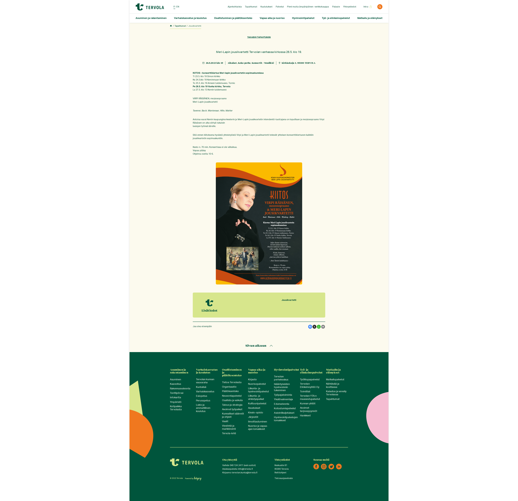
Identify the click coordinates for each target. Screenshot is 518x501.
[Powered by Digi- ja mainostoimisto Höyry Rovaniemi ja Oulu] (193, 478)
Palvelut (280, 7)
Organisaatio (229, 387)
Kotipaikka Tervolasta (176, 408)
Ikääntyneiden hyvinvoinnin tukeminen (282, 387)
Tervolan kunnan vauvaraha (205, 381)
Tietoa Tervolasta (231, 382)
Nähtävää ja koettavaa (332, 385)
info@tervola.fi (245, 469)
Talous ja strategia (232, 405)
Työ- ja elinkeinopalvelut (336, 18)
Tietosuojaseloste (284, 478)
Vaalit (225, 421)
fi (174, 7)
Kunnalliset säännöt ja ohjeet (233, 415)
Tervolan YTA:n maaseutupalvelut (310, 397)
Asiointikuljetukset (284, 413)
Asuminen (175, 379)
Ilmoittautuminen (257, 422)
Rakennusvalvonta (180, 388)
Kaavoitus (175, 384)
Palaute (336, 7)
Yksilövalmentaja (283, 399)
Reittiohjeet (280, 473)
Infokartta (175, 397)
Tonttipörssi (176, 393)
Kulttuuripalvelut (257, 403)
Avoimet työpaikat (232, 409)
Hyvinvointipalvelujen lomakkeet (286, 419)
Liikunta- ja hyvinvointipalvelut (258, 390)
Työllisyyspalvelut (310, 379)
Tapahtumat (251, 7)
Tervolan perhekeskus (281, 378)
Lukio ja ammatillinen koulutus (203, 408)
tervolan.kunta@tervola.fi (245, 473)
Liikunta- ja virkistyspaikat (256, 397)
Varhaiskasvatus (205, 391)
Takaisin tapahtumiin (259, 37)
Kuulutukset (266, 7)
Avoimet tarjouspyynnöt (308, 409)
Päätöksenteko (230, 391)
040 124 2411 (236, 465)
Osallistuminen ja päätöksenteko (233, 18)
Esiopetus (201, 396)
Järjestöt (253, 417)
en (177, 7)
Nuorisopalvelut (257, 384)
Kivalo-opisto (255, 412)
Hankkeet (305, 415)
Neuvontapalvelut (232, 396)
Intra (366, 7)
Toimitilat (305, 391)
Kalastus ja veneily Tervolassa (336, 393)
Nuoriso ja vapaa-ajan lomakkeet (258, 427)
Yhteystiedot (349, 7)
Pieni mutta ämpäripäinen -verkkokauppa (308, 7)
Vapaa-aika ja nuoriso (272, 18)
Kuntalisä (201, 387)
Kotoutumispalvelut (285, 408)
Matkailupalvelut (335, 379)
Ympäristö (176, 402)
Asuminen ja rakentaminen (151, 18)
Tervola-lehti (229, 433)
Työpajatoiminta (283, 395)
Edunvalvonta (281, 404)
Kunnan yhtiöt (307, 403)
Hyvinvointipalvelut (303, 18)
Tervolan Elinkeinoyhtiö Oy (309, 385)
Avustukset (254, 408)
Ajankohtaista (235, 7)
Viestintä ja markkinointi (229, 427)
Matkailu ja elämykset (369, 18)
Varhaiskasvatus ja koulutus (190, 18)
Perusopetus (203, 400)
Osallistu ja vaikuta (232, 400)
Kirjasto (252, 379)
